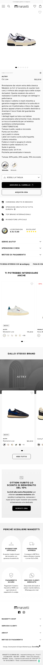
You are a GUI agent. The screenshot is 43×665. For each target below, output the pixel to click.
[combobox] (21, 177)
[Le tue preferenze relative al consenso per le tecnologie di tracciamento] (39, 661)
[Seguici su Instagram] (24, 612)
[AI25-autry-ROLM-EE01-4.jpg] (21, 39)
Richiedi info (40, 73)
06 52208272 (10, 660)
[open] (4, 6)
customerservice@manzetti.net (30, 660)
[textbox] (21, 177)
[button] (16, 67)
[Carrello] (40, 6)
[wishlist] (39, 12)
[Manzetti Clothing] (22, 6)
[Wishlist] (34, 6)
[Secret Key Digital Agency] (36, 647)
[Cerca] (9, 6)
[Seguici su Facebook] (19, 612)
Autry (5, 76)
